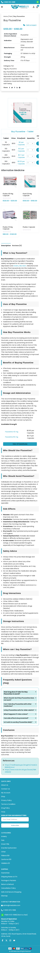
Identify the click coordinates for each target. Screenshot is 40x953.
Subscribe (15, 825)
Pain (10, 16)
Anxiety (4, 836)
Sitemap (4, 896)
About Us (4, 785)
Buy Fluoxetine (12, 69)
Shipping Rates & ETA (9, 877)
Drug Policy (5, 808)
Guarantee (5, 873)
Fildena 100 (5, 855)
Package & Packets (8, 880)
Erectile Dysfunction (9, 848)
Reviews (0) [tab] (17, 245)
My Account (5, 793)
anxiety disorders (19, 266)
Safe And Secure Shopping (11, 892)
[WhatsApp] (37, 2)
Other (3, 852)
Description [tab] (6, 245)
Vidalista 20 (5, 863)
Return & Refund (7, 884)
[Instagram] (10, 940)
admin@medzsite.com (11, 905)
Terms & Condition (8, 804)
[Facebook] (2, 940)
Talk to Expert (31, 25)
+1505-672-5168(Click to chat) (16, 915)
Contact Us (5, 789)
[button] (2, 7)
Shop (3, 796)
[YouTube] (14, 940)
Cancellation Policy (8, 888)
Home (5, 16)
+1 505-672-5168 (9, 2)
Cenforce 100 (6, 859)
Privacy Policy (6, 800)
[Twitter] (6, 940)
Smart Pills (5, 844)
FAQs (3, 812)
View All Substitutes (20, 444)
